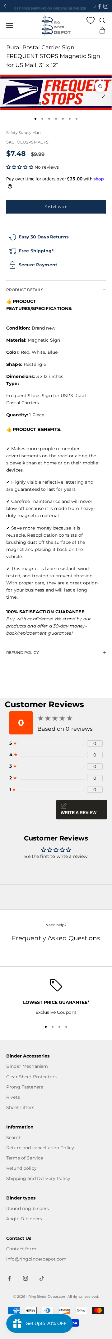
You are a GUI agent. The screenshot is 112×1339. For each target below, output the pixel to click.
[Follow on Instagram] (106, 6)
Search (13, 1137)
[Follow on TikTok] (42, 1278)
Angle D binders (24, 1219)
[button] (20, 167)
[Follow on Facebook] (99, 6)
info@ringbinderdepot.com (36, 1259)
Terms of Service (24, 1158)
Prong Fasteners (24, 1087)
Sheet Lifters (20, 1107)
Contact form (21, 1249)
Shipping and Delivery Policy (38, 1178)
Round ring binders (27, 1208)
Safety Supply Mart (23, 132)
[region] (56, 997)
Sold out (56, 206)
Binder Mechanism (27, 1066)
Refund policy (21, 1168)
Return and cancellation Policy (40, 1148)
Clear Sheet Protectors (31, 1077)
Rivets (13, 1097)
